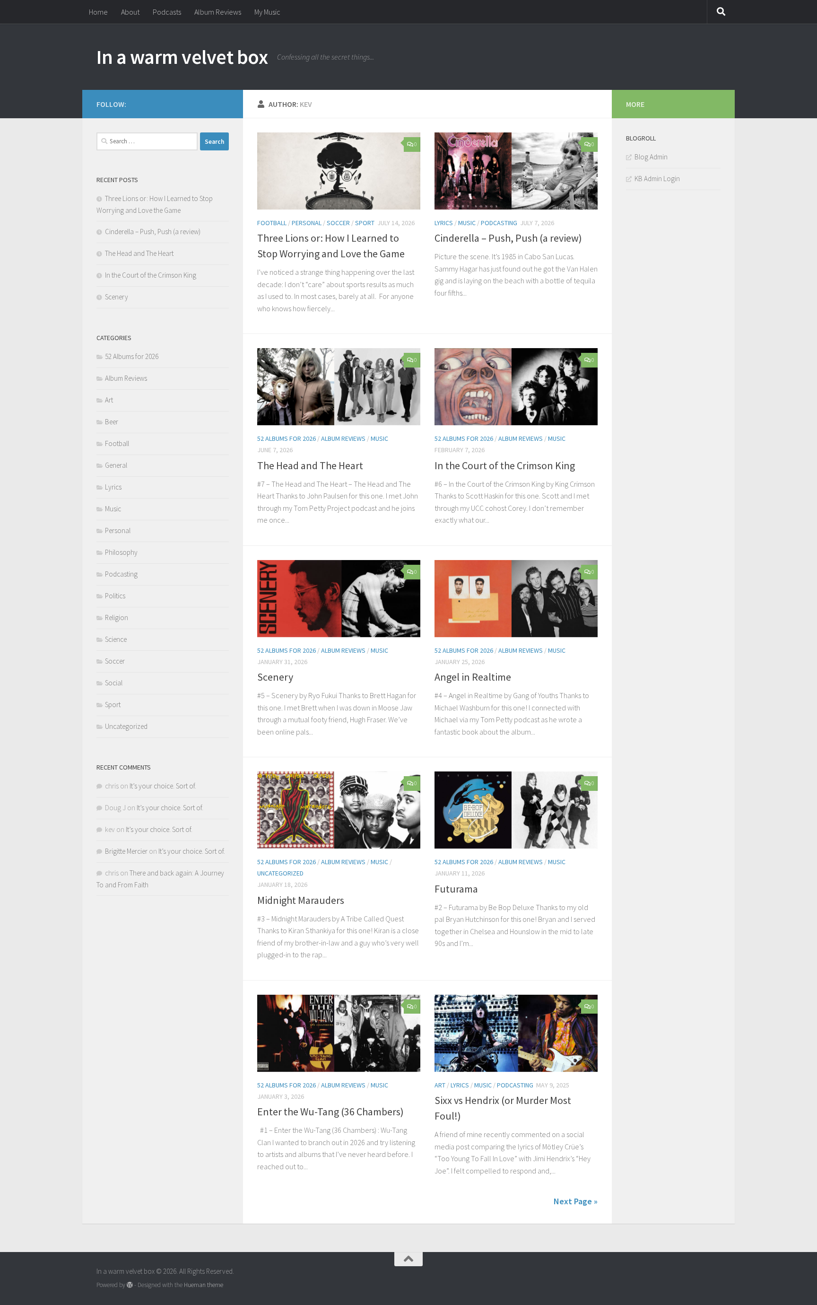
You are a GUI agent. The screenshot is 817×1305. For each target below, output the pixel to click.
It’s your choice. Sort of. (163, 785)
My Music (267, 12)
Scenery (275, 676)
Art (440, 1085)
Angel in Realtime (473, 676)
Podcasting (499, 223)
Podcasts (167, 12)
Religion (116, 617)
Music (467, 223)
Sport (364, 223)
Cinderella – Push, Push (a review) (508, 238)
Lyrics (444, 223)
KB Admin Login (657, 178)
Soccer (338, 223)
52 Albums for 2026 (286, 438)
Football (272, 223)
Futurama (456, 888)
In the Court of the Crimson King (505, 465)
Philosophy (121, 552)
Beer (111, 421)
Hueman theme (203, 1285)
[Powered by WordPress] (130, 1285)
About (130, 12)
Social (113, 682)
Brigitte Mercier (126, 851)
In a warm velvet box (182, 56)
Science (116, 639)
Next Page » (576, 1201)
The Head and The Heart (310, 465)
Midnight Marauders (300, 900)
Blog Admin (651, 156)
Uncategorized (280, 873)
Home (98, 12)
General (116, 465)
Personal (307, 223)
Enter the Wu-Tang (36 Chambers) (330, 1111)
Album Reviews (217, 12)
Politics (115, 595)
